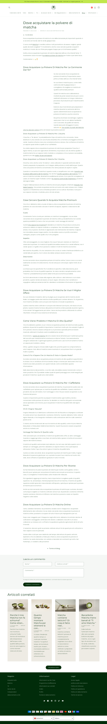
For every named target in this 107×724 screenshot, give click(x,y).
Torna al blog (54, 548)
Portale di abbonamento (47, 695)
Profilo (41, 692)
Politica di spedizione (78, 689)
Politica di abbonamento (79, 692)
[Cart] (98, 7)
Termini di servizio (76, 695)
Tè (8, 686)
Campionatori (12, 692)
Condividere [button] (29, 35)
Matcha (10, 683)
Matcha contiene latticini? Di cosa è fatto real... (64, 620)
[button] (9, 7)
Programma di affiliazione (47, 683)
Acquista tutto (12, 680)
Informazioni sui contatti (47, 686)
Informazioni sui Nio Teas (47, 680)
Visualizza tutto (53, 667)
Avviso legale (75, 680)
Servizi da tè (11, 689)
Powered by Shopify (57, 714)
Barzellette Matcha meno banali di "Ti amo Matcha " (89, 619)
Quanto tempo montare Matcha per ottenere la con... (40, 621)
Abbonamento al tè (14, 695)
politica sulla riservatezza (79, 683)
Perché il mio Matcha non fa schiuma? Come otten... (17, 619)
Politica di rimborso (77, 686)
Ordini (41, 689)
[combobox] (43, 718)
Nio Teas (51, 714)
